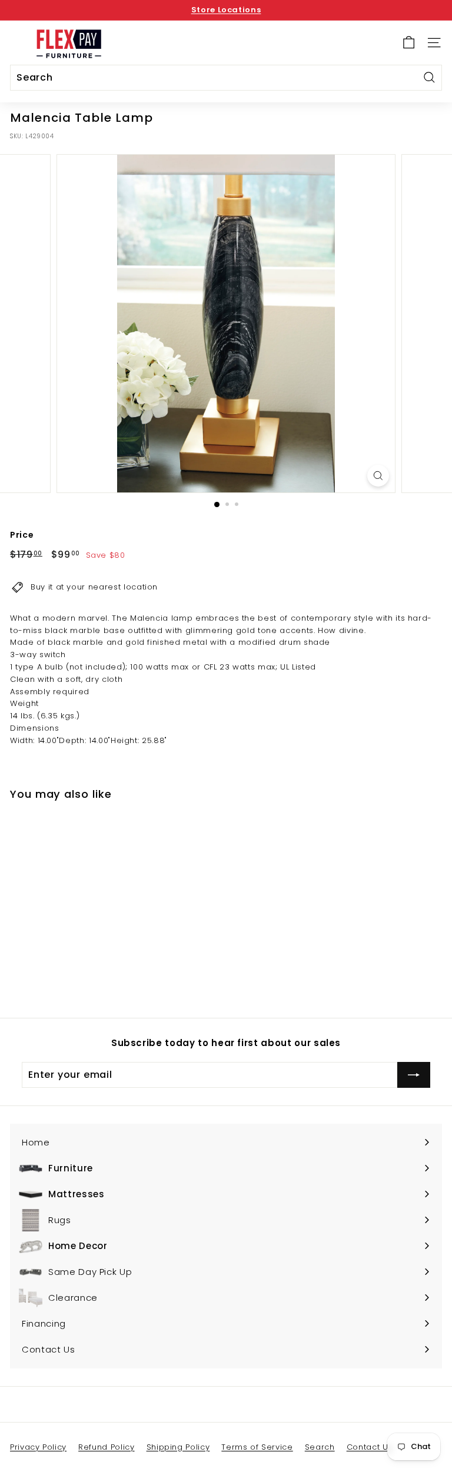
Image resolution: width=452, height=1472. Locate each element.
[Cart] (409, 42)
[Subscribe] (413, 1075)
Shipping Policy (178, 1447)
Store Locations (226, 9)
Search (320, 1447)
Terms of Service (257, 1447)
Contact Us (370, 1447)
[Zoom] (378, 476)
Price (22, 535)
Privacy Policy (38, 1447)
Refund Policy (106, 1447)
